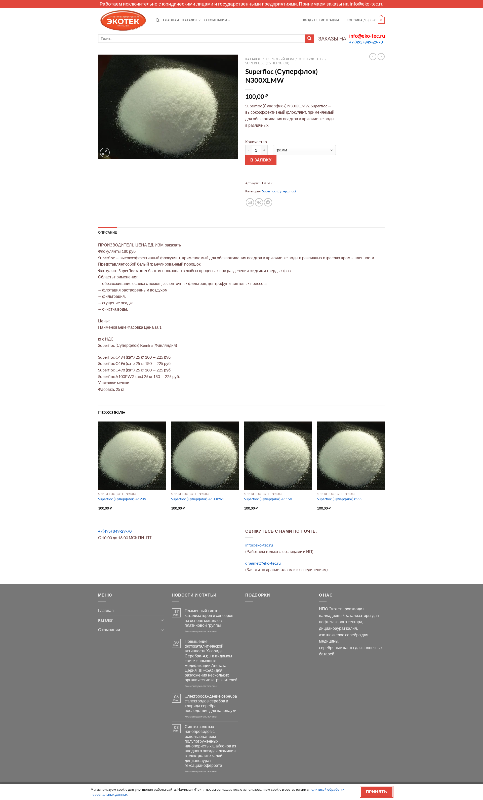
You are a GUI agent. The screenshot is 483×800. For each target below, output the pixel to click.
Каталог (189, 20)
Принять (376, 791)
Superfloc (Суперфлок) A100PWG (198, 499)
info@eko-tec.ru (367, 4)
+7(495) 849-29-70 (115, 531)
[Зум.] (105, 152)
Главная (171, 20)
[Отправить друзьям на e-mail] (250, 202)
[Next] (384, 470)
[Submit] (309, 38)
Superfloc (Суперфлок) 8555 (339, 499)
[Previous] (98, 470)
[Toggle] (162, 620)
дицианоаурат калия (338, 628)
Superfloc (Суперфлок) (267, 63)
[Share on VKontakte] (259, 202)
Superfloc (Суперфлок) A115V (268, 499)
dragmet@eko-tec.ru (263, 563)
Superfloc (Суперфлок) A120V (122, 499)
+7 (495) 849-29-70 (366, 42)
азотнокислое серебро (340, 634)
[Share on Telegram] (268, 202)
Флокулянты (311, 59)
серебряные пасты (336, 647)
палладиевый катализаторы (345, 615)
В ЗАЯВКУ (261, 160)
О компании (215, 20)
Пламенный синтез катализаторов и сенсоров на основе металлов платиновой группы (209, 617)
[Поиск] (157, 20)
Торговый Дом (280, 59)
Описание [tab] (107, 232)
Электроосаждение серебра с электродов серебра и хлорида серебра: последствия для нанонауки (211, 703)
